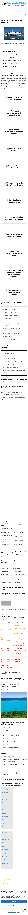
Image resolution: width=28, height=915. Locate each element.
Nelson (4, 843)
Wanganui (5, 816)
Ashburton (5, 863)
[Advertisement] (14, 460)
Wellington (21, 529)
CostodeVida (21, 779)
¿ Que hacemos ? (7, 880)
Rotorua (4, 826)
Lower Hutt (5, 803)
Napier (4, 846)
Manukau (4, 799)
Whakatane (21, 540)
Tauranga (4, 866)
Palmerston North (7, 836)
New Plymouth (6, 839)
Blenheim (4, 856)
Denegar (14, 905)
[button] (26, 889)
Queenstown (5, 832)
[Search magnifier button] (25, 15)
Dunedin (4, 813)
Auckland (7, 392)
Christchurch (21, 524)
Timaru (4, 823)
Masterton (5, 849)
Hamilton (4, 796)
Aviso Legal (18, 912)
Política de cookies (7, 885)
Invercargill (5, 809)
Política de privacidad (12, 912)
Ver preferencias (14, 909)
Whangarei (5, 792)
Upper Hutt (5, 820)
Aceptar (14, 901)
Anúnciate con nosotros (9, 879)
